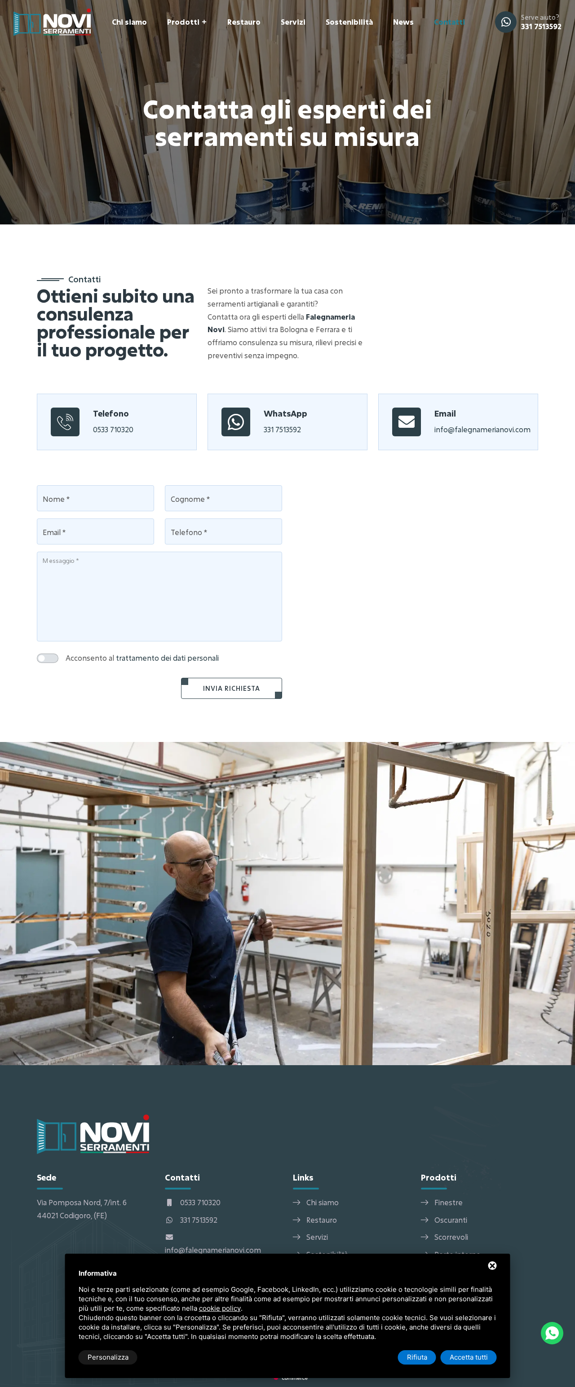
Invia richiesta (231, 688)
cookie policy (220, 1308)
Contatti (449, 21)
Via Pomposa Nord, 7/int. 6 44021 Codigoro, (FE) (82, 1209)
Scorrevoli (451, 1237)
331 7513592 (541, 26)
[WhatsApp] (552, 1333)
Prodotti (183, 21)
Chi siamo (129, 21)
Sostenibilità (349, 21)
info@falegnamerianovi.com (482, 429)
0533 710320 (113, 429)
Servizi (293, 21)
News (403, 21)
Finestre (448, 1202)
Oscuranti (450, 1220)
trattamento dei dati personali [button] (167, 658)
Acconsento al (142, 658)
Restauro (244, 21)
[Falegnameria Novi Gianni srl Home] (52, 21)
